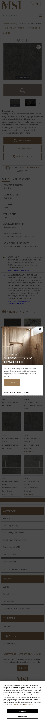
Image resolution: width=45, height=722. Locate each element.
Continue (22, 711)
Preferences (22, 716)
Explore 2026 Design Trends (16, 392)
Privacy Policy (28, 704)
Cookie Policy (17, 704)
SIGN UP (12, 382)
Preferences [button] (25, 697)
